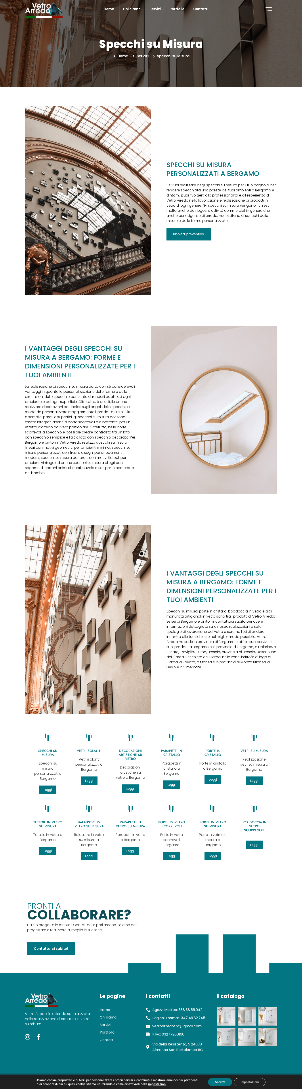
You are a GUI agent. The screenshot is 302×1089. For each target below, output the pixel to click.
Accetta (220, 1082)
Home (109, 9)
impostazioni (157, 1084)
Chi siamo (132, 9)
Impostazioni (250, 1082)
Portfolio (177, 9)
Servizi (155, 9)
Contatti (200, 9)
